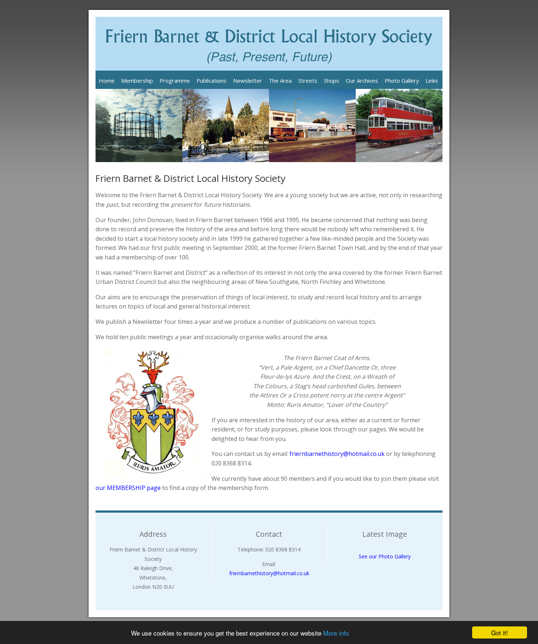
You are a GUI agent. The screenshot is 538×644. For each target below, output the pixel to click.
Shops (331, 80)
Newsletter (247, 80)
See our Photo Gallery (385, 556)
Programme (175, 80)
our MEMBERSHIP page (128, 488)
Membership (137, 80)
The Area (280, 80)
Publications (212, 80)
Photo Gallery (402, 80)
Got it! (499, 632)
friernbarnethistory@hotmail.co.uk (337, 454)
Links (432, 80)
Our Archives (362, 80)
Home (107, 80)
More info (336, 632)
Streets (307, 80)
